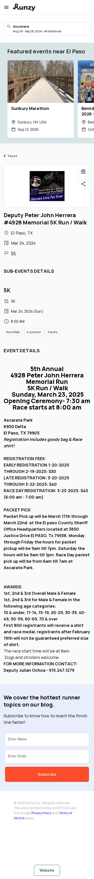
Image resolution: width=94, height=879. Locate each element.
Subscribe (47, 774)
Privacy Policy (41, 813)
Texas (12, 156)
